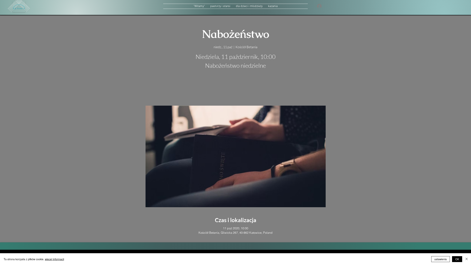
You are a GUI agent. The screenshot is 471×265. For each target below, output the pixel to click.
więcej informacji (54, 259)
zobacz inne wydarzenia (235, 88)
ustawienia (440, 259)
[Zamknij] (466, 259)
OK (457, 259)
